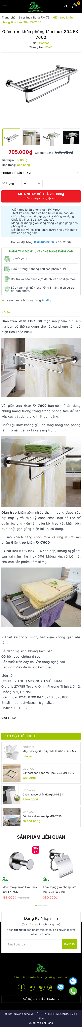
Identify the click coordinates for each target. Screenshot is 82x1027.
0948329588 (45, 242)
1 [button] (36, 905)
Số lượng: (8, 183)
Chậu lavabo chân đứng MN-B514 (43, 794)
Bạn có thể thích (19, 736)
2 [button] (40, 905)
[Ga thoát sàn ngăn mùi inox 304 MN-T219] (11, 773)
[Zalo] (73, 981)
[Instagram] (41, 987)
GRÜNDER (28, 747)
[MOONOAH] (35, 6)
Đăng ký (69, 944)
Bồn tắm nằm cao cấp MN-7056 (42, 816)
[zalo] (60, 987)
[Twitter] (31, 987)
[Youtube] (50, 987)
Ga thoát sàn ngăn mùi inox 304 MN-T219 (48, 772)
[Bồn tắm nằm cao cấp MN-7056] (11, 817)
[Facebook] (21, 987)
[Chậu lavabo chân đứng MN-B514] (11, 795)
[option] (41, 81)
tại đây (46, 300)
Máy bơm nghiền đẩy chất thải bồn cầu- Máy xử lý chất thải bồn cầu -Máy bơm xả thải (49, 751)
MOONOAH (29, 768)
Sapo (50, 1022)
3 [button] (45, 905)
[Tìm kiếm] (65, 7)
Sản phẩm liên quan (41, 837)
